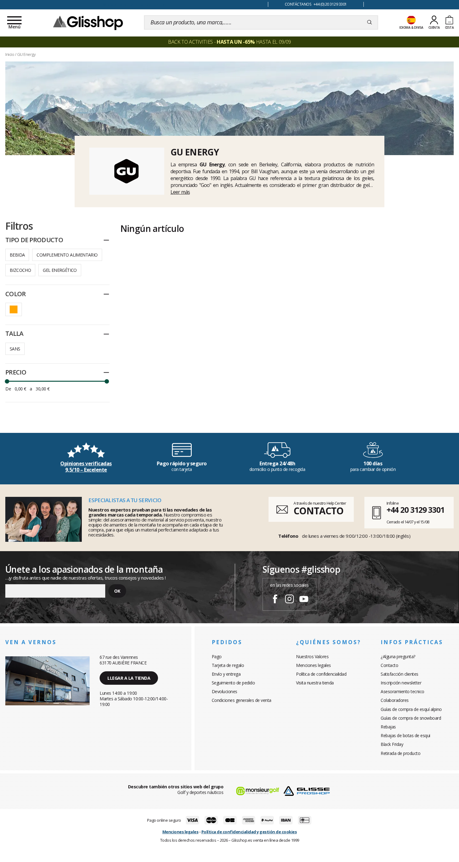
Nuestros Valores (312, 656)
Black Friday (392, 744)
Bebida (17, 255)
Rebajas (388, 727)
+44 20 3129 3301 (415, 509)
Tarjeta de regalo (228, 665)
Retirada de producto (400, 753)
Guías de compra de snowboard (411, 718)
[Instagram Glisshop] (289, 600)
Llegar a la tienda (128, 678)
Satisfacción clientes (399, 674)
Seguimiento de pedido (233, 683)
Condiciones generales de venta (241, 700)
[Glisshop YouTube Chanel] (303, 600)
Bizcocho (20, 270)
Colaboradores (395, 700)
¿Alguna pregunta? (398, 656)
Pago (217, 656)
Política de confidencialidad (321, 674)
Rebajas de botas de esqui (405, 735)
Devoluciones (224, 691)
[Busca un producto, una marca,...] (370, 22)
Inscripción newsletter (401, 683)
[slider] (7, 381)
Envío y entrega (226, 674)
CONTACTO (318, 510)
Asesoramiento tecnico (402, 691)
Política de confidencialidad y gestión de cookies (249, 832)
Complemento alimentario (67, 255)
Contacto (389, 665)
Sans (15, 349)
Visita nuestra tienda (315, 683)
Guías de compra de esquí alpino (411, 709)
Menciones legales (313, 665)
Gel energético (60, 270)
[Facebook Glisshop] (275, 600)
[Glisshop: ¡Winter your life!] (88, 22)
